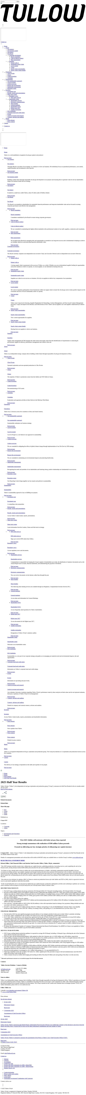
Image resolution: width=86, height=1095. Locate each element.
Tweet (5, 811)
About (7, 47)
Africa (5, 828)
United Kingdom (11, 76)
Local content (14, 66)
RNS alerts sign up (16, 97)
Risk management (15, 60)
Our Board (10, 53)
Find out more (8, 158)
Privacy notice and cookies (11, 1074)
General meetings (15, 105)
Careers (6, 123)
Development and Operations (12, 833)
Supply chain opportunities (18, 69)
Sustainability (9, 79)
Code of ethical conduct (17, 58)
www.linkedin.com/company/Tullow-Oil (17, 990)
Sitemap (6, 1059)
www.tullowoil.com (77, 857)
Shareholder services (16, 100)
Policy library (7, 1075)
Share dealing (14, 103)
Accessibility (7, 1062)
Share (5, 812)
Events (9, 114)
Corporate (6, 826)
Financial (6, 835)
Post (5, 809)
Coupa (12, 67)
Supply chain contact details (18, 70)
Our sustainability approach (14, 81)
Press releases (11, 120)
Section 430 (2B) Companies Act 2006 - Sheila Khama (18, 1066)
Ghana (9, 75)
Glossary (6, 1060)
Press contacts (11, 121)
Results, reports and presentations (16, 93)
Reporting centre (11, 88)
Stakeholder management (14, 87)
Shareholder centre (14, 99)
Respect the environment (13, 85)
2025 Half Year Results (10, 778)
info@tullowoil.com (9, 1053)
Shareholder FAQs (16, 106)
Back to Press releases (6, 789)
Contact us (3, 42)
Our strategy (10, 49)
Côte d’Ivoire (10, 73)
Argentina (10, 78)
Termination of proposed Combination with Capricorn (18, 1078)
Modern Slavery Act (9, 1068)
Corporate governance (15, 55)
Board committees (15, 57)
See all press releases (6, 999)
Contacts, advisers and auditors (15, 117)
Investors (8, 90)
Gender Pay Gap (8, 1063)
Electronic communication (18, 102)
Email (5, 814)
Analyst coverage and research (15, 115)
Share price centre (12, 94)
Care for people (11, 82)
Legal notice (7, 1077)
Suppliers (11, 61)
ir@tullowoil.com (5, 969)
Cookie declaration (9, 1072)
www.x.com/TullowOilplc (9, 992)
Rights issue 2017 (15, 108)
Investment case (11, 91)
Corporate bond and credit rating (16, 112)
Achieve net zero (11, 84)
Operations (9, 72)
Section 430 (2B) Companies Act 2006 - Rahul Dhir (18, 1065)
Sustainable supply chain (17, 64)
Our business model (12, 50)
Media (7, 118)
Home (5, 46)
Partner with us (15, 63)
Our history (10, 52)
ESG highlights (11, 111)
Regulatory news (13, 96)
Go (18, 1)
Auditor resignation (16, 109)
